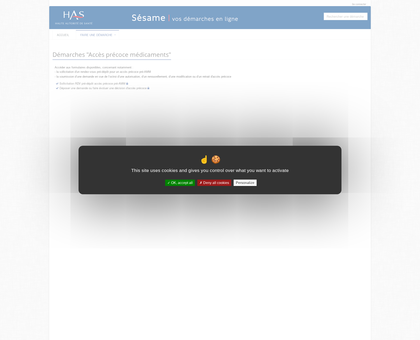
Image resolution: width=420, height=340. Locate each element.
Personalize (245, 183)
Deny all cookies (215, 183)
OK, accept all (181, 183)
